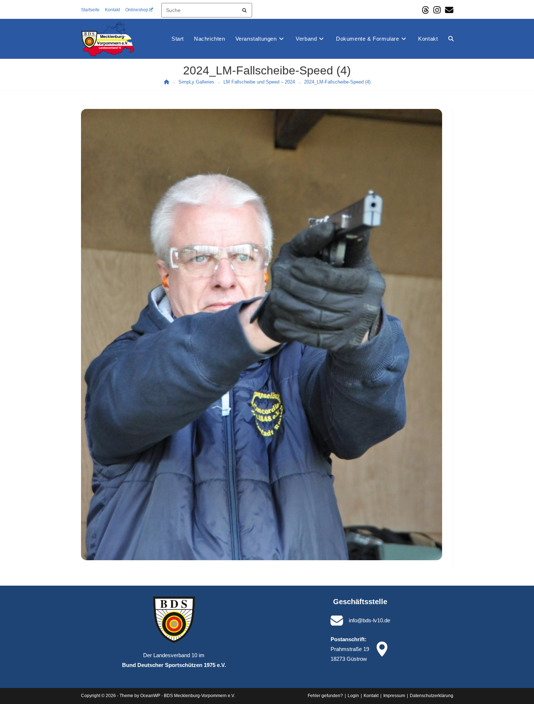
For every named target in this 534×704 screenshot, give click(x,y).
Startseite (90, 9)
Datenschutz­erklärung (431, 695)
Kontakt (112, 9)
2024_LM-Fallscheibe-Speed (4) (337, 82)
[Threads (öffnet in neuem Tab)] (425, 10)
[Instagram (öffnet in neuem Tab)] (437, 10)
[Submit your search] (244, 9)
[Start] (166, 82)
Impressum (394, 695)
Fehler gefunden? (325, 695)
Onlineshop (136, 9)
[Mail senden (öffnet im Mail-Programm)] (448, 10)
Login (353, 695)
